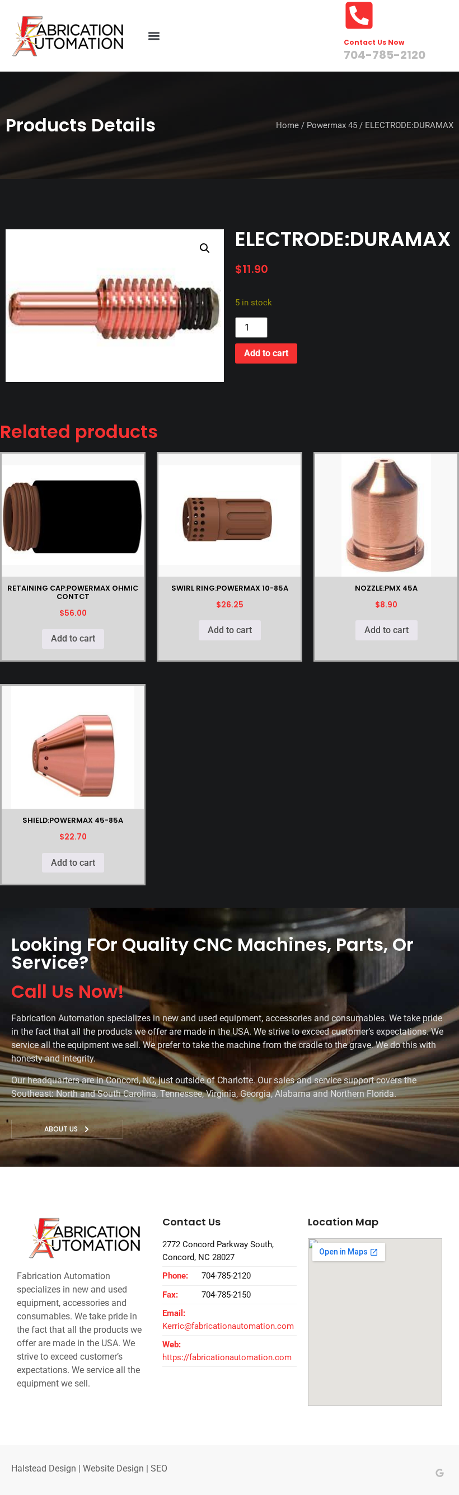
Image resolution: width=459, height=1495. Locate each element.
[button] (153, 36)
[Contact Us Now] (359, 15)
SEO (159, 1468)
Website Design (113, 1468)
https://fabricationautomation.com (227, 1357)
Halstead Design (43, 1468)
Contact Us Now (374, 42)
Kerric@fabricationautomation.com (228, 1326)
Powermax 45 (332, 125)
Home (287, 125)
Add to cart (266, 353)
